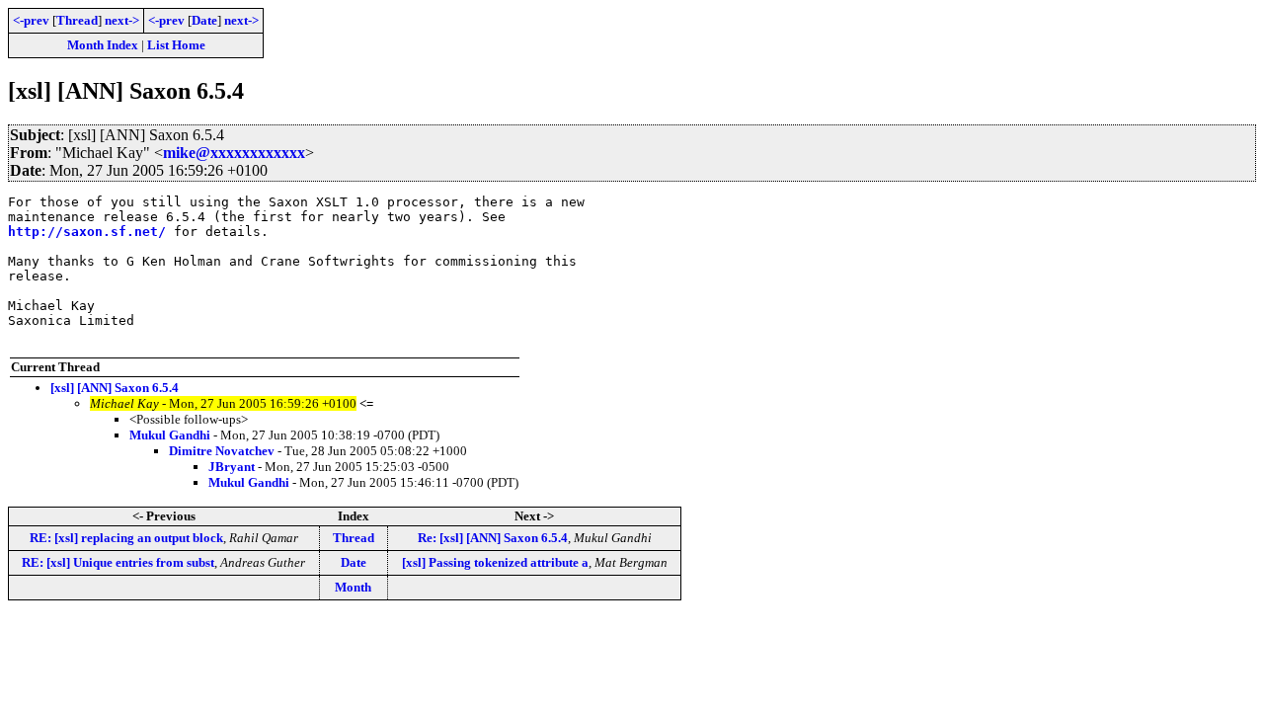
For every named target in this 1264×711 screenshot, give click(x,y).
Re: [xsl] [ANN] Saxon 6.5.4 (493, 537)
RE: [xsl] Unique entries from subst (118, 562)
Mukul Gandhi (169, 435)
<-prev (31, 20)
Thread (77, 20)
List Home (176, 45)
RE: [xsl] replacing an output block (126, 537)
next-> (122, 20)
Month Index (102, 45)
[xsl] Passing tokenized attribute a (495, 562)
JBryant (231, 466)
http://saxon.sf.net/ (87, 231)
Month (353, 587)
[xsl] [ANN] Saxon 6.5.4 (114, 387)
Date (204, 20)
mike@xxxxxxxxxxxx (234, 152)
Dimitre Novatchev (222, 450)
